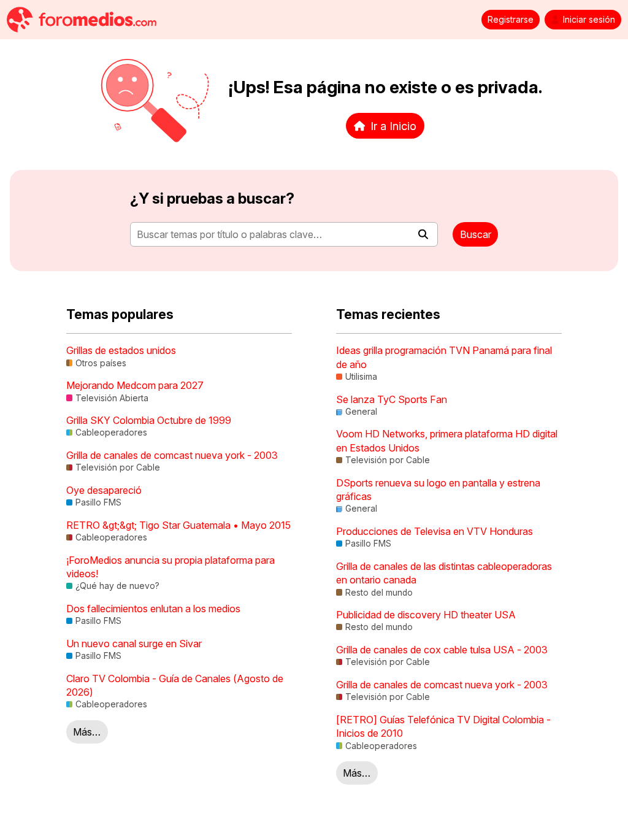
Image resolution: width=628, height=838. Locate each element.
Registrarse (511, 20)
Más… (87, 732)
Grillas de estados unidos (121, 350)
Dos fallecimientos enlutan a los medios (153, 608)
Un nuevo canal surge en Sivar (134, 643)
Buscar (475, 234)
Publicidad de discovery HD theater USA (426, 615)
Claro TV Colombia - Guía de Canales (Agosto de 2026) (174, 685)
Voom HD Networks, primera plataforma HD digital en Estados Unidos (446, 440)
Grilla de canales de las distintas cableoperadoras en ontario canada (444, 573)
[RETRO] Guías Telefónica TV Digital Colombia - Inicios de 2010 (443, 726)
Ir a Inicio (393, 126)
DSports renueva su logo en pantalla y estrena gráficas (438, 489)
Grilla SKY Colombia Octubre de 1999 (148, 420)
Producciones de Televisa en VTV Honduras (434, 531)
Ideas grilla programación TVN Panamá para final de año (444, 357)
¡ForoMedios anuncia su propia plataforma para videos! (170, 567)
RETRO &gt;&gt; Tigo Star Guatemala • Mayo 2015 (178, 525)
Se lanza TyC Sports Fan (391, 399)
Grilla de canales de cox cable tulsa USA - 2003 (442, 650)
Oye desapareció (104, 490)
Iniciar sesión (589, 20)
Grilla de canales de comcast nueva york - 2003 (172, 455)
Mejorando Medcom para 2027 (135, 385)
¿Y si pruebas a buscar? (212, 198)
